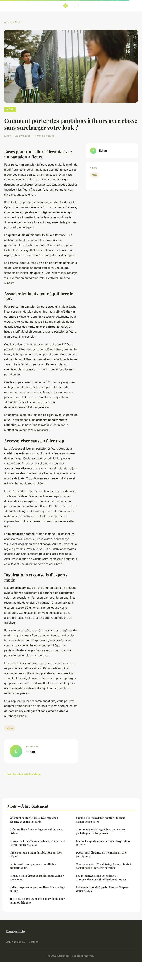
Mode (18, 22)
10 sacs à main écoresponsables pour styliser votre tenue (37, 877)
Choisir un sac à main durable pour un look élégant (36, 854)
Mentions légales (15, 941)
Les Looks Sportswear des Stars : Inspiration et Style (103, 842)
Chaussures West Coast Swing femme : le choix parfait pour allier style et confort (104, 865)
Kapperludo (15, 931)
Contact (33, 941)
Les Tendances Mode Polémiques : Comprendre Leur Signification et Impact (101, 877)
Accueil (8, 22)
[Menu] (76, 6)
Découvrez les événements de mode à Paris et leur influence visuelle (37, 842)
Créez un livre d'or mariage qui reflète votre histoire (36, 831)
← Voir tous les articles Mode (22, 774)
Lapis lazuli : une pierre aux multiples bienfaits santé (33, 865)
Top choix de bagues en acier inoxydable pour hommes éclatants (37, 900)
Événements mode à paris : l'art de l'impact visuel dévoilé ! (102, 889)
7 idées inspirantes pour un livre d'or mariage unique (37, 889)
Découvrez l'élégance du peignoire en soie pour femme (101, 854)
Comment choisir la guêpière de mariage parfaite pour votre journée (101, 831)
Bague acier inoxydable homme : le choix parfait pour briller (100, 819)
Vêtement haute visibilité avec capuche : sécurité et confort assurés (34, 819)
